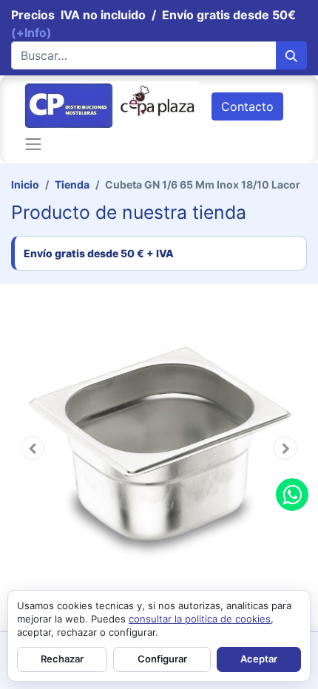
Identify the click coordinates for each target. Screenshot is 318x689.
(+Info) (31, 32)
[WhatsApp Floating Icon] (292, 494)
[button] (32, 447)
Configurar (162, 659)
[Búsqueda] (291, 55)
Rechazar (62, 659)
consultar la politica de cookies (200, 619)
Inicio (25, 184)
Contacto (247, 106)
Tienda (72, 184)
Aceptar (258, 659)
